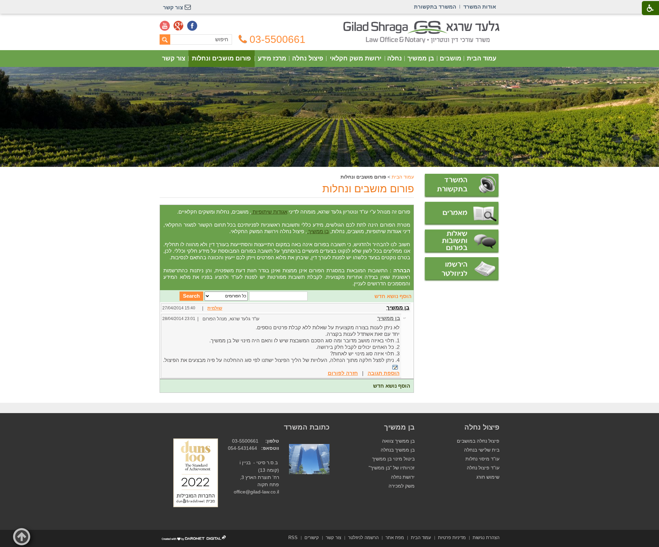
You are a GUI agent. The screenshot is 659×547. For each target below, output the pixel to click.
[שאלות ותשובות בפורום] (461, 241)
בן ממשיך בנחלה (398, 450)
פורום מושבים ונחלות (221, 58)
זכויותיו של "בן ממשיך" (392, 467)
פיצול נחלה (307, 58)
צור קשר (173, 58)
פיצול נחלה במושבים (478, 441)
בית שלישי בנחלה (481, 450)
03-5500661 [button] (277, 39)
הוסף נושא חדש (393, 296)
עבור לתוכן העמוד (329, 24)
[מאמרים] (461, 214)
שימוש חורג (487, 477)
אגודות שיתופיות (269, 212)
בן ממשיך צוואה (398, 441)
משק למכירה (402, 486)
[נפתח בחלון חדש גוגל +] (178, 26)
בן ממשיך (420, 58)
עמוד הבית (481, 58)
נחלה (394, 58)
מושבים (450, 58)
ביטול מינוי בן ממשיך (393, 458)
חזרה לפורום (343, 373)
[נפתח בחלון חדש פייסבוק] (192, 26)
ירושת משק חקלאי (355, 58)
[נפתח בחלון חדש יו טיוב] (165, 26)
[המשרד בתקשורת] (461, 186)
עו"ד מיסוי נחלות (482, 458)
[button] (21, 536)
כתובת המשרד (307, 427)
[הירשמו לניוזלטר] (461, 269)
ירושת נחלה (403, 477)
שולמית (214, 308)
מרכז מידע (272, 58)
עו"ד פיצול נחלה (483, 467)
